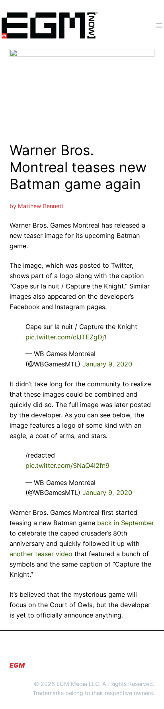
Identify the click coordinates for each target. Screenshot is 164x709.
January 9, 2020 (107, 364)
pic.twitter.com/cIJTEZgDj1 (66, 337)
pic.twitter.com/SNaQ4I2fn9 (67, 465)
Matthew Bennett (40, 206)
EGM (17, 665)
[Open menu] (159, 25)
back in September (125, 523)
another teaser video (41, 554)
